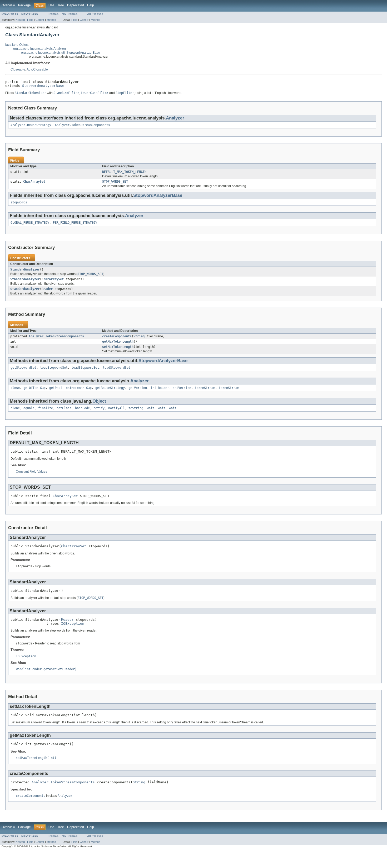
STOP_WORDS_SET (115, 181)
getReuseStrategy (110, 388)
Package (24, 5)
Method (51, 19)
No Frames (69, 14)
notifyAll (116, 408)
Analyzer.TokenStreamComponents (82, 125)
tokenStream (205, 388)
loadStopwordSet (54, 367)
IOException (72, 623)
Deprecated (75, 5)
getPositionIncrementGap (70, 388)
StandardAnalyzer (25, 269)
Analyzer (175, 118)
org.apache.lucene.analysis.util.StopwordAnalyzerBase (60, 52)
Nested (20, 19)
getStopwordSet (23, 367)
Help (90, 5)
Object (99, 401)
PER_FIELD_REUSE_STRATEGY (75, 222)
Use (51, 5)
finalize (45, 408)
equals (28, 408)
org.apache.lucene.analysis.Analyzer (39, 49)
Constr (40, 19)
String (139, 336)
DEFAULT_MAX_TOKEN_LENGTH (124, 172)
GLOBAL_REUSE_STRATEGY (30, 222)
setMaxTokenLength (117, 347)
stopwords (19, 202)
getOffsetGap (34, 388)
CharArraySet (34, 181)
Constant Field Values (31, 471)
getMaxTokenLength (117, 341)
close (15, 388)
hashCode (82, 408)
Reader (47, 289)
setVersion (182, 388)
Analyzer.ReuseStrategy (31, 125)
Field (30, 19)
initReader (160, 388)
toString (135, 408)
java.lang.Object (16, 45)
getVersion (137, 388)
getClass (64, 408)
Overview (8, 5)
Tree (60, 5)
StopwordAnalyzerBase (43, 86)
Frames (53, 14)
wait (150, 408)
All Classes (95, 14)
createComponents (117, 336)
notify (99, 408)
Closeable (18, 69)
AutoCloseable (37, 69)
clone (15, 408)
